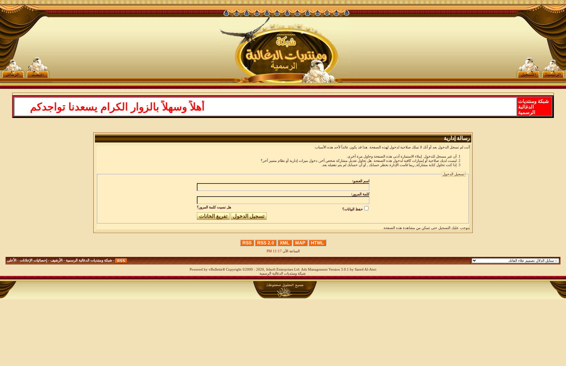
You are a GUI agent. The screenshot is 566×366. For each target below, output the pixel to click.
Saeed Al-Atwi (365, 269)
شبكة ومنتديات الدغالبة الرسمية (89, 260)
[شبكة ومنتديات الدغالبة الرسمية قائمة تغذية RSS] (121, 260)
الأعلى (11, 260)
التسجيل (444, 228)
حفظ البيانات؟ (352, 209)
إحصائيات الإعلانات (33, 260)
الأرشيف (56, 260)
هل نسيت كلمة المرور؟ (214, 207)
